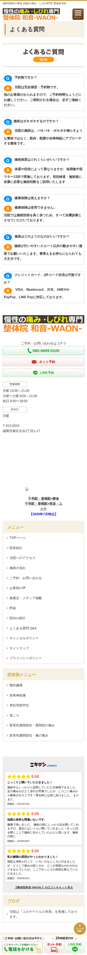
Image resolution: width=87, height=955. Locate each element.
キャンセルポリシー (24, 638)
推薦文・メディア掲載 (26, 598)
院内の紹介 (18, 618)
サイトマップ (19, 648)
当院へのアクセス (22, 558)
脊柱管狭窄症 (19, 705)
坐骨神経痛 (18, 695)
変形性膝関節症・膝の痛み (29, 735)
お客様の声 (18, 588)
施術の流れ (18, 568)
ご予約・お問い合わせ (26, 578)
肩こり (14, 715)
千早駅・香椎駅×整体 (43, 498)
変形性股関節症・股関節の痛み (32, 725)
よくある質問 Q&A (23, 628)
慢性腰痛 (16, 685)
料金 (13, 608)
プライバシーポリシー (26, 658)
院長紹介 (16, 548)
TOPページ (18, 538)
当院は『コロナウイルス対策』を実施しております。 (43, 914)
